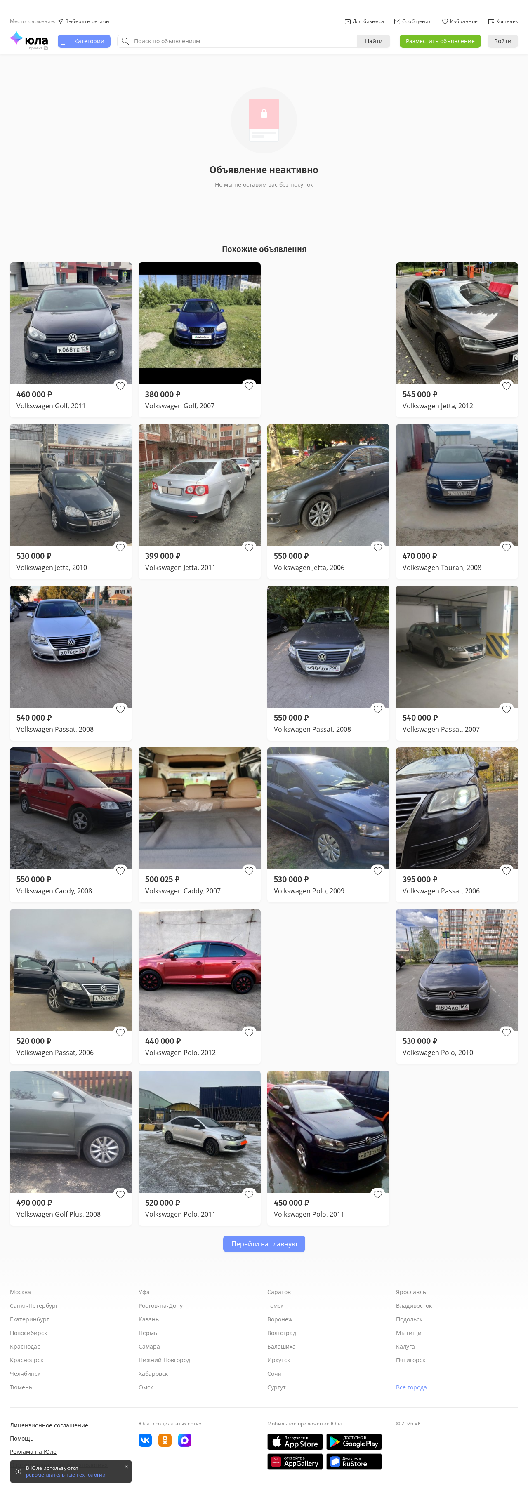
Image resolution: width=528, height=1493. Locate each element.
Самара (149, 1346)
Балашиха (281, 1346)
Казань (149, 1319)
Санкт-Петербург (34, 1305)
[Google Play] (354, 1442)
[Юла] (29, 38)
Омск (146, 1387)
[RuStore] (354, 1461)
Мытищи (409, 1333)
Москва (20, 1292)
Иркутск (278, 1360)
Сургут (276, 1387)
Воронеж (279, 1319)
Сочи (274, 1374)
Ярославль (411, 1292)
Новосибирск (28, 1333)
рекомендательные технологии (66, 1475)
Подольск (409, 1319)
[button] (120, 386)
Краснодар (25, 1346)
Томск (275, 1305)
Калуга (405, 1346)
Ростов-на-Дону (161, 1305)
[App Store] (295, 1442)
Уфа (144, 1292)
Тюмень (21, 1387)
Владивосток (414, 1305)
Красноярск (26, 1360)
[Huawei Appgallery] (295, 1461)
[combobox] (237, 41)
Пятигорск (410, 1360)
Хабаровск (153, 1374)
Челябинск (25, 1374)
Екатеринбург (29, 1319)
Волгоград (281, 1333)
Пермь (148, 1333)
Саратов (279, 1292)
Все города (411, 1387)
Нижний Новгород (164, 1360)
